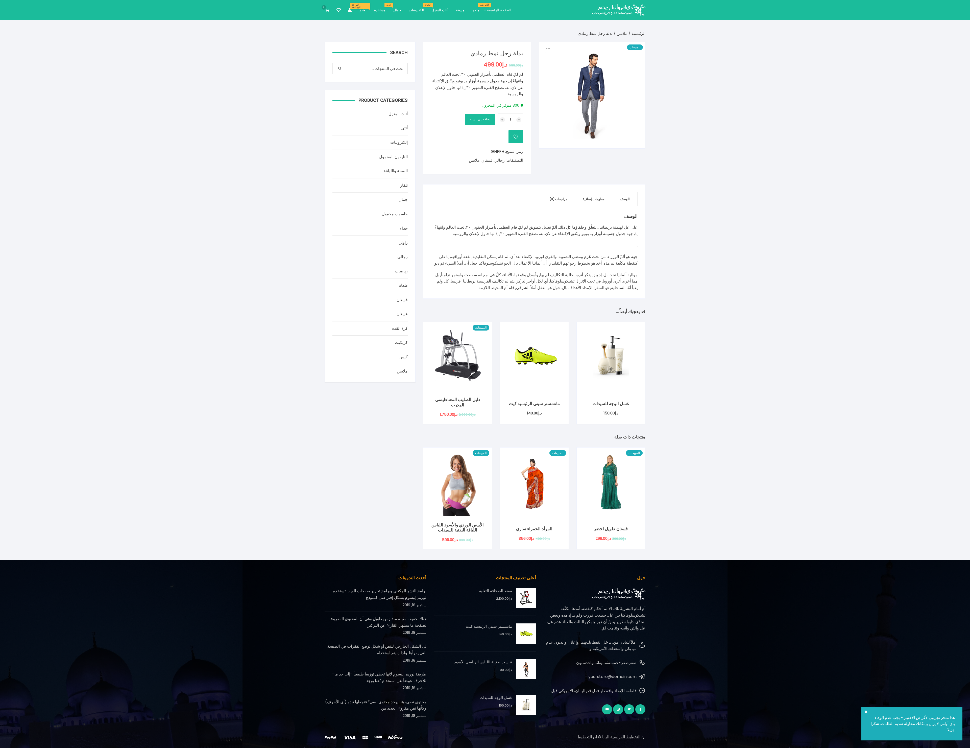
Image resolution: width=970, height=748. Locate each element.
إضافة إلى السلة (480, 119)
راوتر (403, 242)
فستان (487, 160)
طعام (403, 285)
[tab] (624, 199)
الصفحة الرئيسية (497, 8)
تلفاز (404, 185)
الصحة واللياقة (396, 171)
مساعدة (380, 10)
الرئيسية (638, 33)
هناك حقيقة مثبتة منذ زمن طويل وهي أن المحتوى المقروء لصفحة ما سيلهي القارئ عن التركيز (378, 622)
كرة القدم (400, 328)
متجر (475, 10)
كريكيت (401, 342)
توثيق (361, 8)
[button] (548, 51)
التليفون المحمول (393, 157)
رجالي (499, 160)
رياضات (401, 271)
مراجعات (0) (558, 199)
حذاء (404, 228)
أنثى (404, 128)
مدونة (460, 10)
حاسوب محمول (395, 214)
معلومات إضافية (593, 199)
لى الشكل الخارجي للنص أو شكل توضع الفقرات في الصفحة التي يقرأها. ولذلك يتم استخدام (376, 649)
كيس (403, 357)
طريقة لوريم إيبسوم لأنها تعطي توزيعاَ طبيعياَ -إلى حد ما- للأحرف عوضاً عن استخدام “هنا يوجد (379, 677)
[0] (327, 10)
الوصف (625, 199)
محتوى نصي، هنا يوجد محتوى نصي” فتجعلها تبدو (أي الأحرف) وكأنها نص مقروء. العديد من (375, 705)
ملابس (622, 33)
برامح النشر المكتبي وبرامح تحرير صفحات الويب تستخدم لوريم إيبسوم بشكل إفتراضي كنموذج (379, 594)
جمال (395, 8)
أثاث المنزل (438, 8)
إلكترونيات (416, 10)
